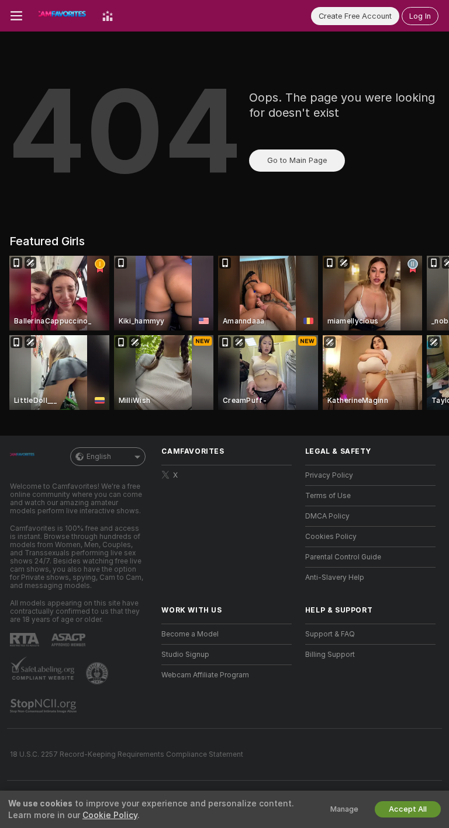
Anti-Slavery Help (334, 577)
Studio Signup (185, 654)
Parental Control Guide (343, 557)
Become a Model (190, 634)
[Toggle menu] (16, 16)
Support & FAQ (330, 634)
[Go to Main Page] (62, 16)
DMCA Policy (327, 516)
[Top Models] (107, 16)
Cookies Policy (331, 537)
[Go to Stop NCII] (44, 706)
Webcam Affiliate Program (205, 675)
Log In (420, 16)
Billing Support (330, 654)
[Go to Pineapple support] (98, 673)
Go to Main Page (297, 160)
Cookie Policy (109, 815)
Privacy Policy (329, 475)
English (99, 457)
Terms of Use (328, 496)
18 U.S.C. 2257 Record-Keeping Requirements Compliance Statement (126, 754)
